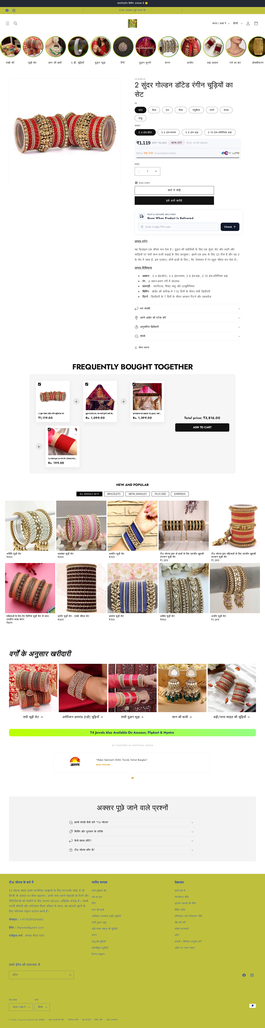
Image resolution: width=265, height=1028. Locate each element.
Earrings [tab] (180, 494)
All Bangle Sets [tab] (89, 494)
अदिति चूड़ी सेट (13, 553)
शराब (226, 110)
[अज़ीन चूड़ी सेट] (235, 588)
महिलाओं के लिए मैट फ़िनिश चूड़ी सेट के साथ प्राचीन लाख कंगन (27, 618)
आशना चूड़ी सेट (116, 616)
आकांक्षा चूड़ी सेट (66, 553)
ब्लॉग (177, 935)
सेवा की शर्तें (180, 922)
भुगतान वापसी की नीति (185, 903)
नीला (180, 110)
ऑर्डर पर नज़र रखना (185, 948)
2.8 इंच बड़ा (192, 132)
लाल (140, 110)
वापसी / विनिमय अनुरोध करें (188, 941)
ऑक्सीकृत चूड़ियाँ (100, 948)
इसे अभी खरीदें (174, 201)
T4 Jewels (22, 1019)
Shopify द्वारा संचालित (36, 1019)
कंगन (94, 935)
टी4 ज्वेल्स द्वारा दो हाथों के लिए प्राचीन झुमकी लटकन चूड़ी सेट (182, 555)
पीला (154, 110)
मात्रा (137, 164)
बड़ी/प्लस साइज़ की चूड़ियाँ (230, 717)
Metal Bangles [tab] (138, 494)
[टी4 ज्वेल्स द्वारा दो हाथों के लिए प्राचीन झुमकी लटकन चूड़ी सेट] (184, 526)
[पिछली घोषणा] (83, 10)
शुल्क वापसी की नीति (56, 1019)
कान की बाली (180, 717)
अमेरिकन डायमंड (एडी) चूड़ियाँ (80, 717)
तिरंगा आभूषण (98, 954)
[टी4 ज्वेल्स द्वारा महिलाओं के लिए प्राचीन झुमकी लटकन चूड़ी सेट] (235, 526)
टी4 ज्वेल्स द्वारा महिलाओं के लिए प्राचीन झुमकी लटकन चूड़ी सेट (233, 555)
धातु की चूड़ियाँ (99, 941)
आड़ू (140, 118)
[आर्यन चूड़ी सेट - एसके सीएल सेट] (81, 588)
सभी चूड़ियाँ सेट (99, 890)
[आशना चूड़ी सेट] (132, 588)
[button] (8, 23)
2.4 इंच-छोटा (145, 132)
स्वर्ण (212, 110)
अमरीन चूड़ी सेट (116, 553)
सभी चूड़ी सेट (31, 717)
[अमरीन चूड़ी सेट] (132, 526)
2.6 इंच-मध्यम (168, 132)
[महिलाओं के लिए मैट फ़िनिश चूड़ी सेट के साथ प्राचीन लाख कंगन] (30, 588)
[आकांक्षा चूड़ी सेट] (81, 526)
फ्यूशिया (196, 110)
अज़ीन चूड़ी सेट (218, 616)
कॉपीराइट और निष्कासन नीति (188, 916)
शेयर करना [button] (144, 347)
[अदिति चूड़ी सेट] (30, 526)
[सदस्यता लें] (70, 975)
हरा (167, 110)
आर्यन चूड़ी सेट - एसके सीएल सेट (73, 616)
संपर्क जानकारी (182, 928)
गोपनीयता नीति (182, 897)
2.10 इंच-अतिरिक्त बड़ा (220, 132)
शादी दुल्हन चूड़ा (130, 717)
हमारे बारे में (180, 890)
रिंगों (93, 903)
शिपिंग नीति (180, 910)
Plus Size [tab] (160, 494)
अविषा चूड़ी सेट (167, 616)
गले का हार (97, 897)
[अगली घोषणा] (182, 10)
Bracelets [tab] (113, 494)
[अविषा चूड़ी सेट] (184, 588)
